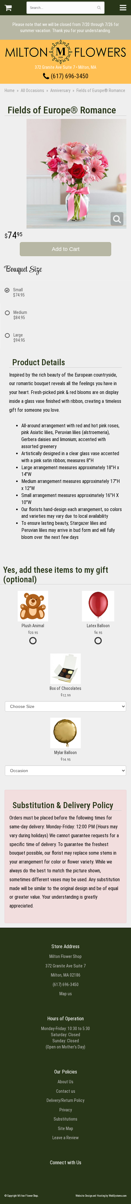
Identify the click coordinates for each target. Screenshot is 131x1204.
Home (10, 90)
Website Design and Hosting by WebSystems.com (101, 1195)
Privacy (65, 1109)
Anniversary (60, 90)
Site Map (65, 1128)
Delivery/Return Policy (65, 1100)
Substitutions (65, 1119)
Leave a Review (65, 1137)
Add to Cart (66, 249)
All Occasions (32, 90)
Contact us (65, 1091)
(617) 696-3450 (68, 76)
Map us (65, 993)
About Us (65, 1081)
